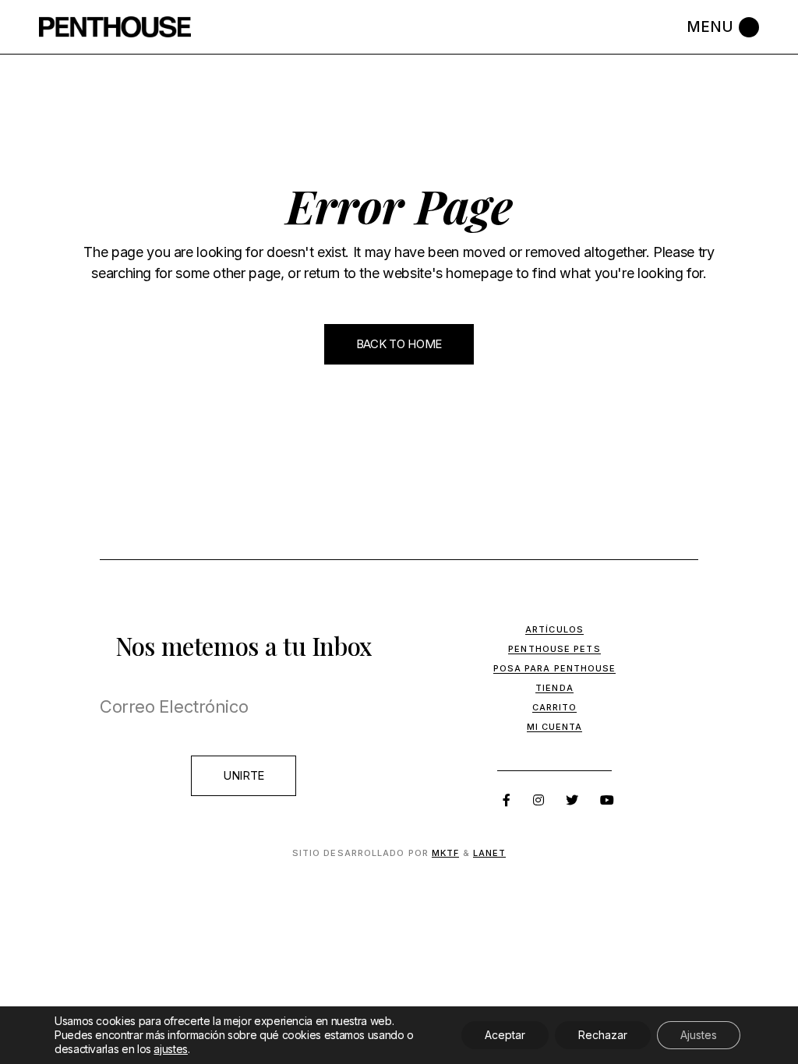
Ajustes (698, 1034)
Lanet (490, 852)
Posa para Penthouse (554, 668)
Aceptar (505, 1034)
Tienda (554, 687)
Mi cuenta (555, 726)
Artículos (554, 629)
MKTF (445, 852)
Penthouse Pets (554, 648)
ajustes (170, 1048)
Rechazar (602, 1034)
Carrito (554, 707)
